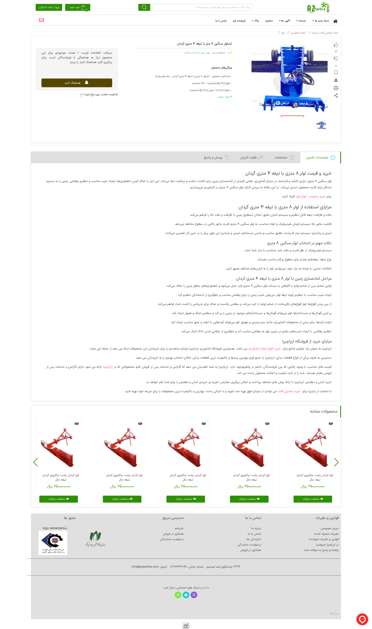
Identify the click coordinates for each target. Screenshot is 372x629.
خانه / (335, 33)
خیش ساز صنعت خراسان (194, 52)
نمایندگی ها (254, 539)
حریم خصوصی (330, 528)
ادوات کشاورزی (298, 33)
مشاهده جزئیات (311, 499)
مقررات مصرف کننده (326, 534)
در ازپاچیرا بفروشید (327, 545)
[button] (336, 462)
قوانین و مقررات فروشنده (324, 539)
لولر (283, 33)
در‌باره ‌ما (256, 528)
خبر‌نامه (179, 528)
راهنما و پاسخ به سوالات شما (321, 550)
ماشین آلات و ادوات (321, 33)
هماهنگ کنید (73, 83)
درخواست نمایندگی (249, 545)
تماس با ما (254, 534)
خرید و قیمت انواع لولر (311, 196)
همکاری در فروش (250, 550)
